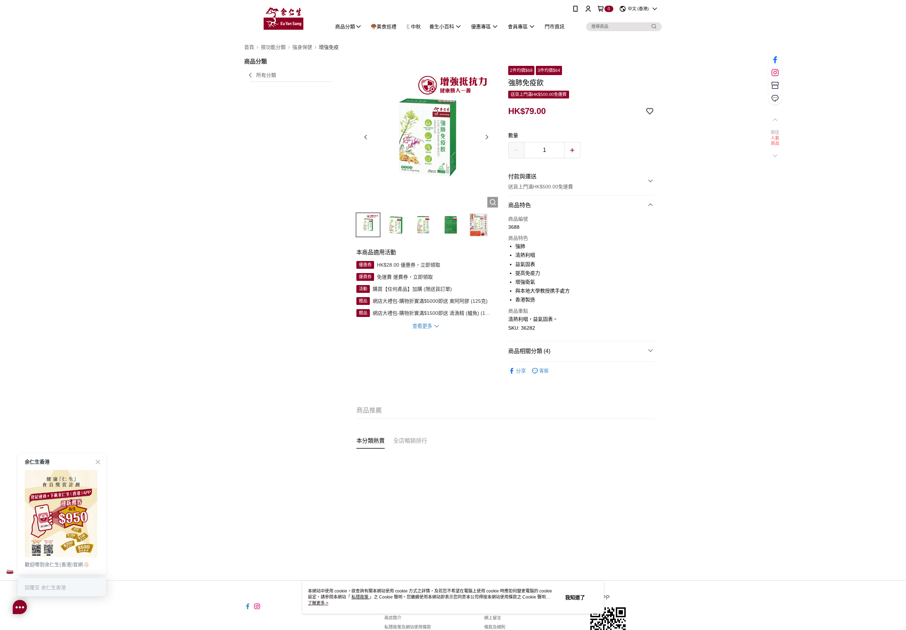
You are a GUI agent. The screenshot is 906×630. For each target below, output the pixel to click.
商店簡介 (392, 617)
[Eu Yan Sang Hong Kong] (283, 18)
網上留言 (492, 617)
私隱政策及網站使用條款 (407, 627)
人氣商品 (775, 141)
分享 (521, 371)
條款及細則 (494, 627)
